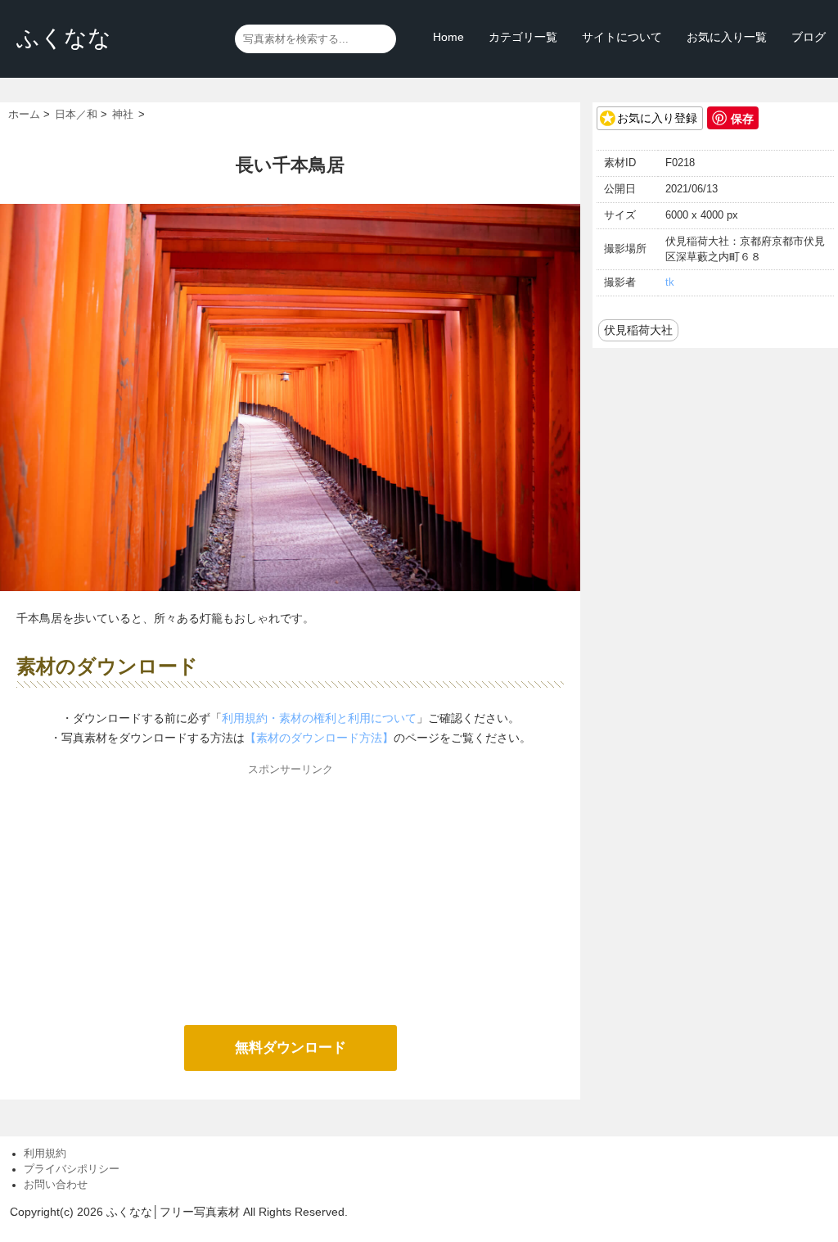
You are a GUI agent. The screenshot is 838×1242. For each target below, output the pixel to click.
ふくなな (63, 38)
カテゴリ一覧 (523, 36)
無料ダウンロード (290, 1047)
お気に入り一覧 (727, 36)
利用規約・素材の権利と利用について (319, 718)
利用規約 (45, 1153)
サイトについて (622, 36)
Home (448, 36)
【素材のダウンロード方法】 (319, 737)
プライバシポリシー (71, 1169)
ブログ (808, 36)
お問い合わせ (56, 1184)
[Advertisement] (290, 894)
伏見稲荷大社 (638, 329)
